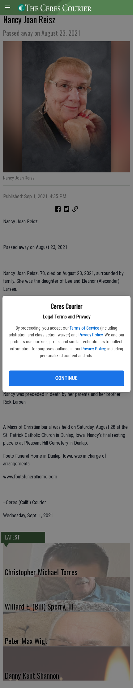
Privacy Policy (91, 334)
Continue (66, 378)
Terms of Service (84, 328)
